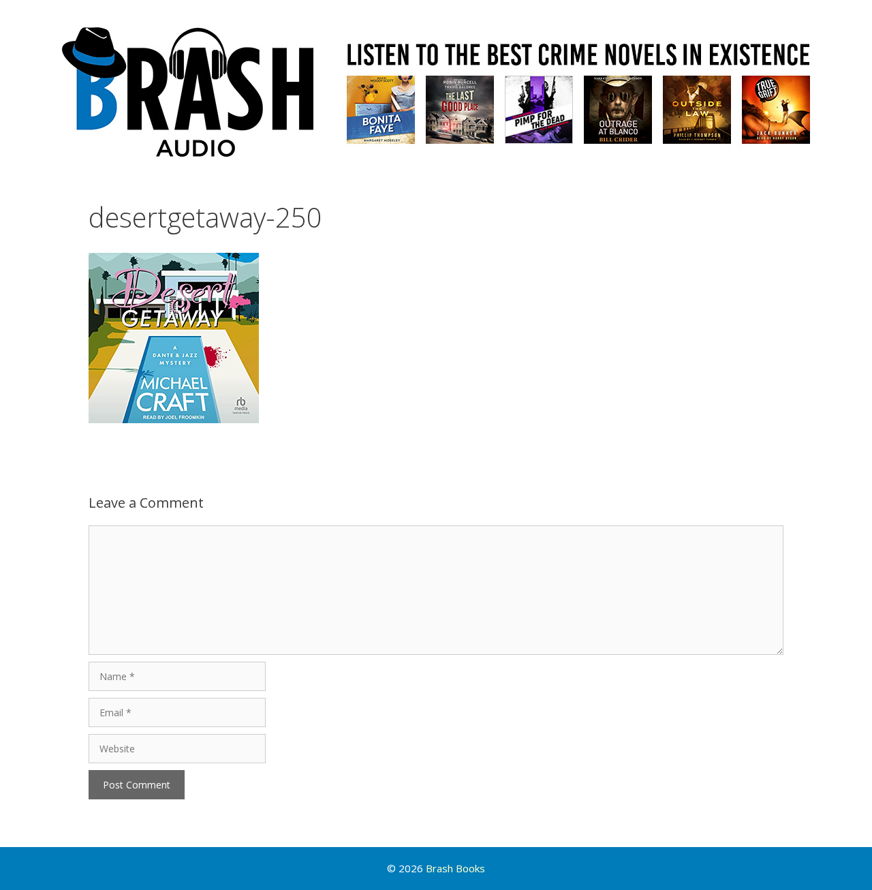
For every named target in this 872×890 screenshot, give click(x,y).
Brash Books (455, 868)
